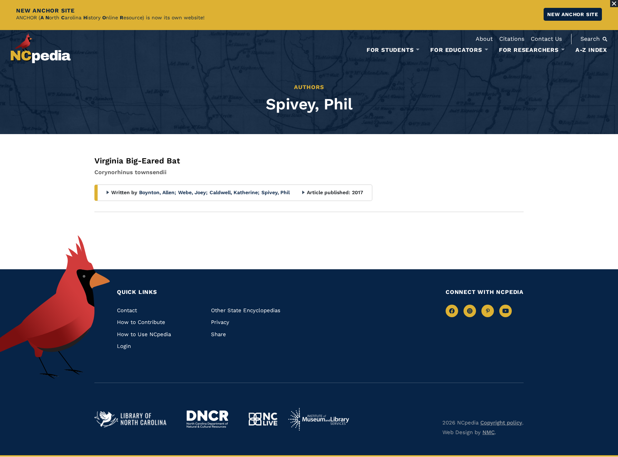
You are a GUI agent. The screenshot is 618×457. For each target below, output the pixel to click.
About (484, 38)
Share (218, 334)
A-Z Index (591, 49)
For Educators (456, 50)
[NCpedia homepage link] (41, 48)
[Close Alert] (614, 3)
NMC (488, 432)
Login (124, 346)
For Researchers (529, 50)
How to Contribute (141, 322)
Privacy (220, 322)
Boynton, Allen (157, 192)
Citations (511, 38)
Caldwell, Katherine (234, 192)
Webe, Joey (192, 192)
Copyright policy (501, 422)
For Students (390, 50)
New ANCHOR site (572, 14)
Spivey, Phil (275, 192)
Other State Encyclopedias (245, 310)
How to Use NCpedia (144, 334)
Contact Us (546, 38)
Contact (127, 310)
